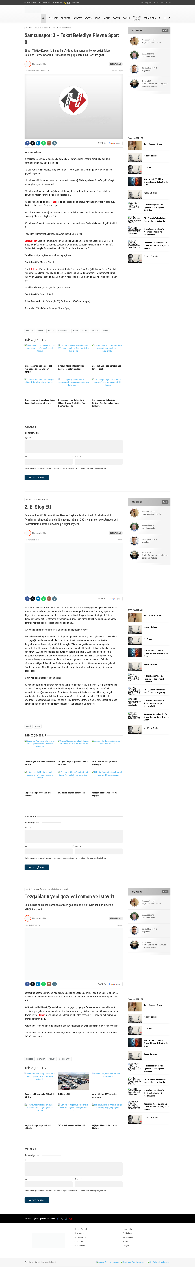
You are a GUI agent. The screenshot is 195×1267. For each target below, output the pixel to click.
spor (76, 331)
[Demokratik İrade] (135, 161)
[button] (43, 18)
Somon (41, 1015)
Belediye (35, 269)
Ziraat (106, 331)
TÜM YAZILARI (115, 64)
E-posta (78, 457)
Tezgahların (65, 1059)
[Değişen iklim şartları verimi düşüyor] (107, 780)
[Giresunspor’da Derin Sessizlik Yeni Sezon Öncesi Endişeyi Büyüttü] (40, 353)
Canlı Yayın (79, 1241)
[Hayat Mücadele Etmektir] (135, 150)
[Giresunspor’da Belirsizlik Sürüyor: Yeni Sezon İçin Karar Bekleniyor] (107, 387)
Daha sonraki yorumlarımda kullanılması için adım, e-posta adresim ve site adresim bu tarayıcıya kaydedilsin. (65, 468)
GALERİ (31, 3)
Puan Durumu (80, 1246)
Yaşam (106, 18)
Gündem (53, 18)
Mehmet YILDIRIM (39, 64)
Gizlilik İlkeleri (128, 1233)
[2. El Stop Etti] (73, 1081)
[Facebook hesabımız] (154, 3)
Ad (27, 457)
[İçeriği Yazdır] (54, 143)
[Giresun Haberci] (33, 13)
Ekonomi (65, 18)
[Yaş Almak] (135, 173)
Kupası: (41, 331)
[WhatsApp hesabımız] (169, 3)
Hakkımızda (127, 1229)
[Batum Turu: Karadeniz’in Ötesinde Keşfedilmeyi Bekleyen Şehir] (135, 233)
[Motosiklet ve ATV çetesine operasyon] (107, 749)
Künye (125, 1241)
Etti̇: (29, 726)
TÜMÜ (165, 30)
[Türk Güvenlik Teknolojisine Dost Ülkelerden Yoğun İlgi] (135, 223)
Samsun (114, 71)
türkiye (96, 331)
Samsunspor (31, 240)
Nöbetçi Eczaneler (81, 1229)
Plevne (51, 331)
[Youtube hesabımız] (166, 3)
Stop (38, 726)
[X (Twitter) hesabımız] (158, 3)
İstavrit (41, 1059)
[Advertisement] (11, 65)
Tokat (53, 201)
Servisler (149, 18)
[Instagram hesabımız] (161, 3)
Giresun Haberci (49, 1262)
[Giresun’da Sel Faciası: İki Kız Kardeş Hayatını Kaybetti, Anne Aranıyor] (135, 247)
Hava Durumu (79, 1233)
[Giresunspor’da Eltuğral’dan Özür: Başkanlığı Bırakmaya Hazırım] (40, 387)
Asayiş (88, 18)
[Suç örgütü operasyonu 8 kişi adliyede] (40, 780)
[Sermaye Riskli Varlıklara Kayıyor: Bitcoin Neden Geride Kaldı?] (135, 185)
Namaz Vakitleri (80, 1237)
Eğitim (116, 18)
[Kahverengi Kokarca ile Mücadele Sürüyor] (40, 749)
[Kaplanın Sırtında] (135, 262)
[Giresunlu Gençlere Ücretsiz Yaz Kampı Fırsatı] (107, 353)
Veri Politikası (128, 1237)
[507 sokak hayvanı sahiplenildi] (73, 780)
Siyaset (77, 18)
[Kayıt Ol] (160, 18)
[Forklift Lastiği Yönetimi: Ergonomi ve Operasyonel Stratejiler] (135, 209)
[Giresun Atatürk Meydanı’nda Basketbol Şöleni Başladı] (73, 353)
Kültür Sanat (137, 18)
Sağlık (126, 18)
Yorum (28, 438)
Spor (97, 18)
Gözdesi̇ (30, 1059)
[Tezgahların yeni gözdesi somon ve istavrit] (73, 749)
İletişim (126, 1246)
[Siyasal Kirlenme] (135, 198)
